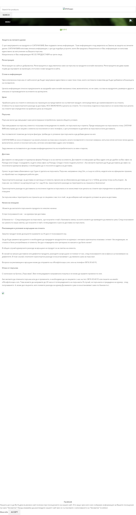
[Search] (124, 22)
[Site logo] (68, 9)
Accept (14, 512)
